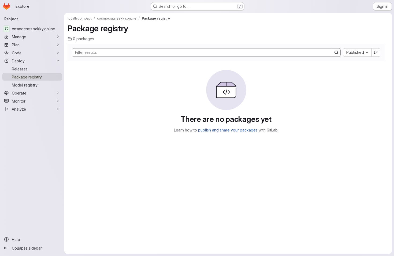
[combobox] (357, 52)
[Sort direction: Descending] (376, 52)
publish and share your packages (228, 130)
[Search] (336, 52)
